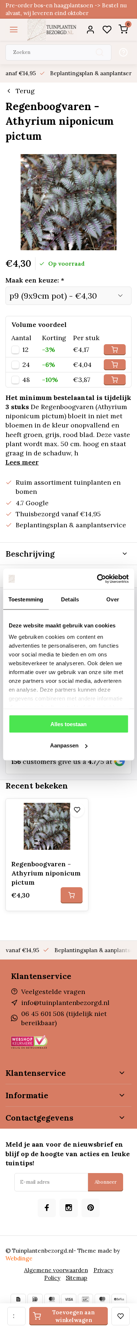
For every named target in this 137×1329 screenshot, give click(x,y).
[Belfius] (119, 1299)
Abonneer (106, 1182)
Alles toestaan (68, 724)
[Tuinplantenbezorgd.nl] (52, 30)
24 (26, 365)
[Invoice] (18, 1299)
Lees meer (22, 462)
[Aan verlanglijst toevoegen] (77, 809)
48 (26, 380)
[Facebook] (47, 1208)
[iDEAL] (35, 1299)
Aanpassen (64, 745)
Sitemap (76, 1277)
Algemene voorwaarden (56, 1270)
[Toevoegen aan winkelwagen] (72, 895)
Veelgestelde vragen (53, 991)
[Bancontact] (85, 1299)
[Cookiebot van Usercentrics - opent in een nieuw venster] (97, 579)
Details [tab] (70, 599)
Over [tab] (112, 599)
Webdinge (19, 1258)
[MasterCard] (52, 1299)
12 (25, 350)
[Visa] (68, 1299)
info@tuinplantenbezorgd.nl (65, 1002)
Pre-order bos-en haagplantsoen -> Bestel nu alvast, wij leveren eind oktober (66, 9)
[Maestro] (102, 1299)
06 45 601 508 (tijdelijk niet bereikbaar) (64, 1018)
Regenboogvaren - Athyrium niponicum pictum (46, 873)
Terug (25, 91)
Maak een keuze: (34, 280)
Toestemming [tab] (25, 599)
